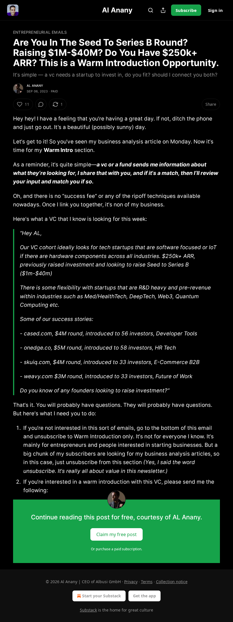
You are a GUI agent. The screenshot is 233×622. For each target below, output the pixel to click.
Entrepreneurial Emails (40, 32)
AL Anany (35, 86)
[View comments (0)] (41, 104)
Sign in (215, 10)
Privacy (131, 581)
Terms (147, 581)
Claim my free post (116, 534)
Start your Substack (101, 595)
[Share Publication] (163, 10)
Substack (88, 610)
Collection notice (172, 581)
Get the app (144, 595)
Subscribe (186, 10)
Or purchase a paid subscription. (116, 549)
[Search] (150, 10)
